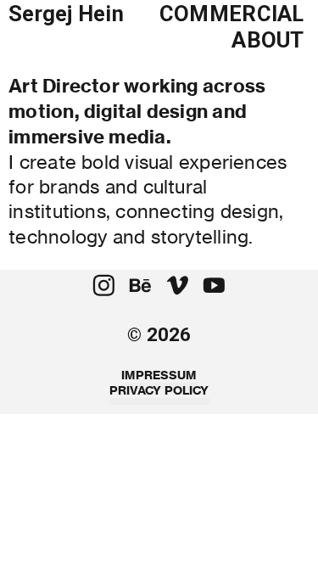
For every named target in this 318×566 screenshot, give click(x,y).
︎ (104, 286)
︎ (214, 286)
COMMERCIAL (231, 13)
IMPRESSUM (158, 375)
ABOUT (268, 40)
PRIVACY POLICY (159, 390)
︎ (140, 286)
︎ (178, 286)
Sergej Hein (66, 13)
